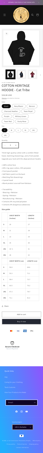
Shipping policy (34, 444)
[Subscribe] (34, 402)
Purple (6, 116)
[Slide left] (2, 75)
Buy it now (21, 321)
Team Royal (28, 111)
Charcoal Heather (11, 111)
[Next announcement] (38, 2)
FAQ (6, 377)
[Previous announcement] (4, 2)
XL (25, 130)
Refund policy (37, 440)
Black (6, 106)
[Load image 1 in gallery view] (10, 74)
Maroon (32, 106)
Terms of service (22, 444)
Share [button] (6, 306)
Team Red (8, 121)
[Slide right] (40, 75)
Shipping (4, 98)
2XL (33, 130)
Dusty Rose (22, 121)
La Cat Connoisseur (12, 440)
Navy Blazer (18, 106)
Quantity (4, 140)
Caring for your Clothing (13, 382)
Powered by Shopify (25, 440)
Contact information (22, 447)
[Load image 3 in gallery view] (32, 74)
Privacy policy (11, 444)
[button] (4, 14)
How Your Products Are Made (15, 392)
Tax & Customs (10, 387)
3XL (5, 135)
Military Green (20, 116)
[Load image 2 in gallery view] (21, 74)
